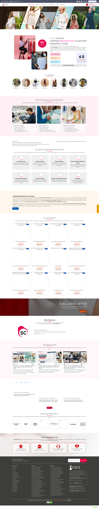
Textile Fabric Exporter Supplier (56, 486)
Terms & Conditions (16, 476)
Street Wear (15, 488)
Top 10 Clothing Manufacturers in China (61, 400)
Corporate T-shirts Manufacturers (37, 478)
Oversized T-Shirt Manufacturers (56, 470)
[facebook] (84, 1)
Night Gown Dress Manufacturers (57, 468)
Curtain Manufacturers (36, 479)
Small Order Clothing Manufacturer (57, 479)
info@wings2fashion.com (16, 1)
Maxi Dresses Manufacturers (37, 496)
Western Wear (15, 489)
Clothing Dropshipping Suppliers (37, 474)
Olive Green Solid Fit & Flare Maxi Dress (39, 265)
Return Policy (15, 474)
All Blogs (49, 407)
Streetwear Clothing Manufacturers (57, 481)
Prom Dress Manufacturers (55, 474)
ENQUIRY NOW (97, 209)
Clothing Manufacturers (36, 475)
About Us (37, 4)
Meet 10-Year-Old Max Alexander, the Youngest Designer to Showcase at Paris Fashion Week (37, 401)
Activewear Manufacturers (36, 467)
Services (14, 468)
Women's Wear (15, 483)
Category (32, 4)
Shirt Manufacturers (54, 478)
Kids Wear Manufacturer (36, 493)
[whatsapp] (77, 1)
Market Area (15, 478)
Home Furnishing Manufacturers (37, 491)
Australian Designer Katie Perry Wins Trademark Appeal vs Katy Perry (86, 400)
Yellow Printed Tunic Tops (58, 290)
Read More (83, 311)
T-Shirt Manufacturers (55, 485)
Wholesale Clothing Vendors (56, 492)
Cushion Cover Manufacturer (37, 480)
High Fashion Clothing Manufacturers (38, 490)
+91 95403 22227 (93, 5)
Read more (15, 208)
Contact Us (62, 4)
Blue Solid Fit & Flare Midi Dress (39, 241)
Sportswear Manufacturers (55, 480)
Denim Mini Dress (58, 265)
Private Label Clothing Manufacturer (57, 473)
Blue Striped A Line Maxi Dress (77, 241)
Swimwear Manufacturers (55, 484)
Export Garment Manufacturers (37, 486)
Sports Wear (15, 486)
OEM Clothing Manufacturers (56, 469)
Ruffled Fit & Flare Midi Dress (21, 241)
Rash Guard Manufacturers (55, 475)
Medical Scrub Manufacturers (56, 467)
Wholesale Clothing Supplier (56, 491)
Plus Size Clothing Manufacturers (57, 472)
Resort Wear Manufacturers (56, 476)
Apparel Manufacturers (36, 468)
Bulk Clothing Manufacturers (37, 472)
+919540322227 (6, 1)
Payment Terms (15, 475)
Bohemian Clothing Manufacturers (38, 470)
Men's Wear (15, 482)
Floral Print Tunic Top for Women (76, 290)
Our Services (44, 4)
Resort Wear (15, 487)
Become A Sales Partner (36, 469)
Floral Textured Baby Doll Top (39, 290)
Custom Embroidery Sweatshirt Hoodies (39, 484)
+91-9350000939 (79, 480)
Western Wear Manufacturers (56, 490)
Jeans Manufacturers (35, 492)
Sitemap (14, 479)
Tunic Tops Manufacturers (55, 487)
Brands (14, 469)
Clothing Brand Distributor (36, 473)
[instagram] (81, 1)
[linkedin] (86, 1)
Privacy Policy (15, 473)
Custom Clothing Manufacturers (37, 481)
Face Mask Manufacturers (36, 487)
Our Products (51, 4)
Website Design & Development (59, 500)
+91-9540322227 (72, 480)
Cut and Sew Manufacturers (37, 485)
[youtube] (79, 1)
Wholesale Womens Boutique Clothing (58, 493)
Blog (57, 4)
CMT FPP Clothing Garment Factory (38, 476)
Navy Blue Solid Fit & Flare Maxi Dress (20, 265)
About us (14, 467)
